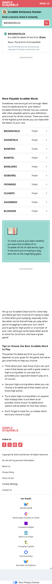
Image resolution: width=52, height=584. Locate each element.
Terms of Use (8, 478)
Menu (43, 3)
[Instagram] (15, 445)
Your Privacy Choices (29, 582)
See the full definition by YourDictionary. (23, 47)
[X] (9, 445)
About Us (6, 466)
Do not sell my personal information (18, 460)
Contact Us (7, 490)
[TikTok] (20, 445)
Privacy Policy (8, 472)
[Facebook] (4, 445)
